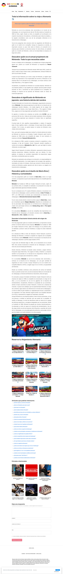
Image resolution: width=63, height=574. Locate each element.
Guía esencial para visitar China (43, 562)
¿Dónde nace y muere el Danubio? (21, 414)
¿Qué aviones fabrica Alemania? (20, 426)
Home (13, 11)
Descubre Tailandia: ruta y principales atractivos (25, 564)
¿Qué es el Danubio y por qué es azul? (22, 405)
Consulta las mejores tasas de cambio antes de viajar (22, 560)
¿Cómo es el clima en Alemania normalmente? (23, 448)
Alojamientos (20, 11)
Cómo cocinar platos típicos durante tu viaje (39, 559)
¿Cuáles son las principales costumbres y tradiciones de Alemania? (28, 431)
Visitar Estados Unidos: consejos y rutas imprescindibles (30, 561)
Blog (16, 11)
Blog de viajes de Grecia (16, 559)
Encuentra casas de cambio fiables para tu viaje (28, 562)
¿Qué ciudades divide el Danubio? (21, 409)
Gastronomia (37, 11)
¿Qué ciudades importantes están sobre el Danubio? (25, 438)
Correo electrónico (16, 524)
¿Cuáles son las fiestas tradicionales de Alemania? (24, 457)
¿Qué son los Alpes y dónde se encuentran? (23, 421)
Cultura (42, 11)
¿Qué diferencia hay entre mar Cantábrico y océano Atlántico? (27, 412)
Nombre (14, 518)
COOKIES (23, 553)
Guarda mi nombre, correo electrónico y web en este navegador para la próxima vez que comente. (29, 536)
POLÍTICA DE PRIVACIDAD (30, 553)
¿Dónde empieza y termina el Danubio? (22, 402)
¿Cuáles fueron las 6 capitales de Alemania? (23, 424)
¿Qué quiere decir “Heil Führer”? (20, 455)
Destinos (27, 11)
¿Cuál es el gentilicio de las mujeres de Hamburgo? (24, 436)
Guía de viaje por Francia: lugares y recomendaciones (22, 563)
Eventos (46, 11)
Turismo (32, 11)
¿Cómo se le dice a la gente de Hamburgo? (23, 429)
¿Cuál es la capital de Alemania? (20, 443)
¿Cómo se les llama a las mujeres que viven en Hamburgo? (26, 445)
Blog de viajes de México (26, 559)
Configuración (56, 571)
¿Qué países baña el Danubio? (20, 417)
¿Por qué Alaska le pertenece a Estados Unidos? (24, 440)
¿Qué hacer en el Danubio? (19, 407)
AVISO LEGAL (38, 553)
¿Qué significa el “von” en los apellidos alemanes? (24, 450)
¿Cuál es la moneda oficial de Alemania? (22, 419)
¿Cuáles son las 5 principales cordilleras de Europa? (25, 452)
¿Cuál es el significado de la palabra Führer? (23, 433)
